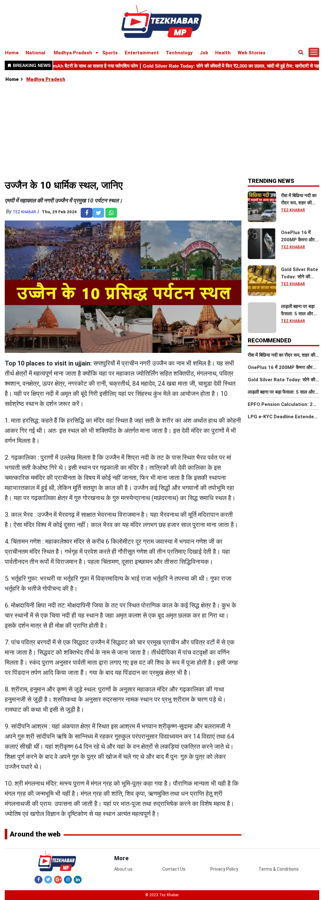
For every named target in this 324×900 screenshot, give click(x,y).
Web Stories (251, 53)
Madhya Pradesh (73, 53)
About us (123, 869)
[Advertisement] (162, 130)
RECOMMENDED (269, 340)
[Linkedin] (78, 879)
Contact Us (173, 869)
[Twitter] (48, 879)
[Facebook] (38, 879)
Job (204, 53)
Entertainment (142, 53)
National (35, 53)
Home (12, 53)
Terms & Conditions (279, 869)
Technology (179, 53)
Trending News (271, 181)
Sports (110, 53)
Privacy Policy (224, 869)
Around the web (35, 834)
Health (223, 53)
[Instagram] (68, 879)
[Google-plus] (58, 879)
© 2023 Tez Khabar (162, 895)
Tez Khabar (24, 212)
